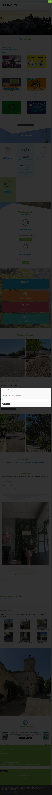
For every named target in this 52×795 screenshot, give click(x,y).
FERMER (49, 1)
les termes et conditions (15, 395)
